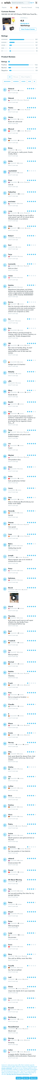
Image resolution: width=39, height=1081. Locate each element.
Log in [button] (32, 3)
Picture (15, 77)
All (10, 77)
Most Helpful (25, 77)
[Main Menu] (2, 3)
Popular (4, 7)
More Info (33, 1078)
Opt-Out (25, 1078)
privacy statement (7, 1068)
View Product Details (28, 29)
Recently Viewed (27, 7)
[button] (28, 3)
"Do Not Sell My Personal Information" (17, 1074)
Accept (19, 1078)
